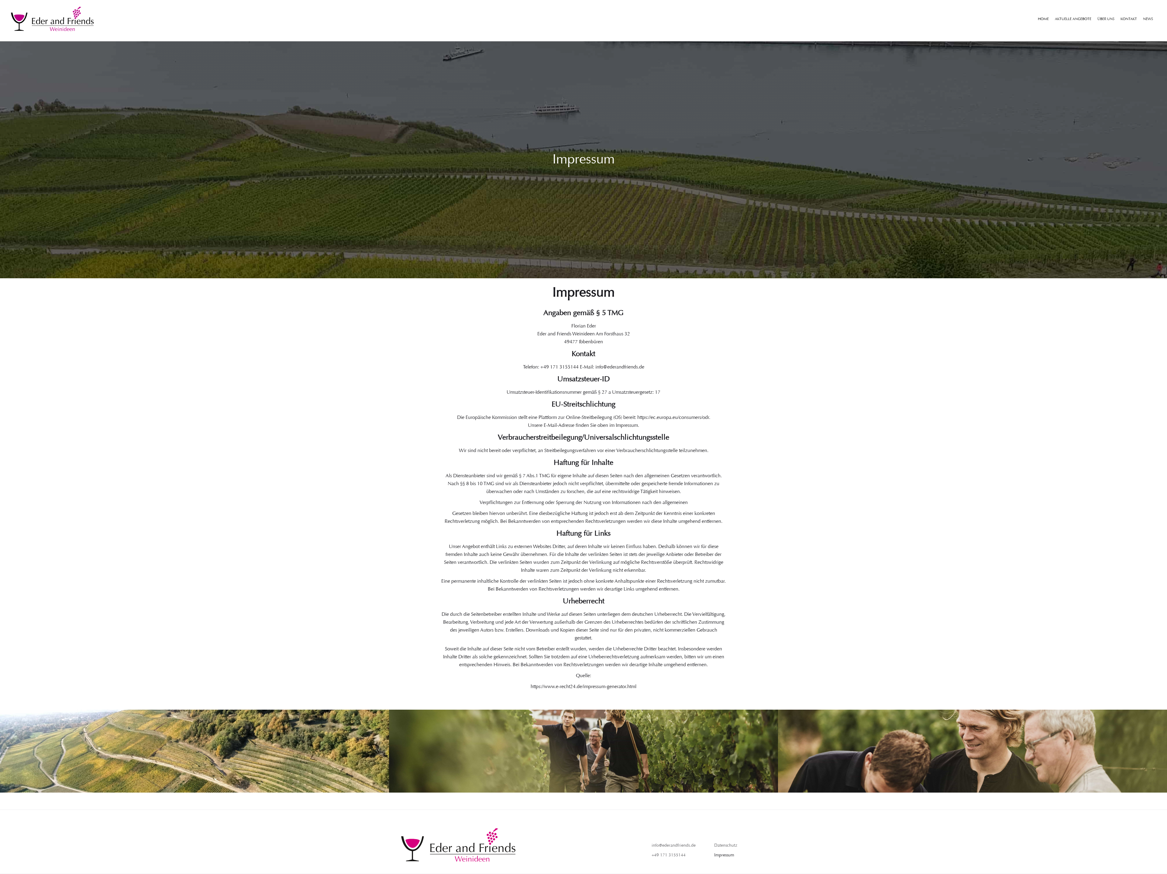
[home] (52, 19)
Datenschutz (725, 845)
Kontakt (1129, 19)
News (1148, 19)
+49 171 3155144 (669, 855)
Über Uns (1105, 19)
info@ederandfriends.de (674, 845)
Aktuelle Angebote (1073, 19)
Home (1043, 19)
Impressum (724, 855)
